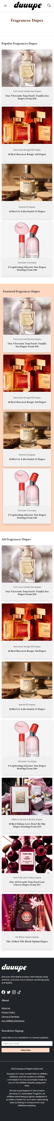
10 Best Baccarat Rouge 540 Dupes (27, 154)
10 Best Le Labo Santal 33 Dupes (27, 211)
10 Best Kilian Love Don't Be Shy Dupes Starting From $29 (27, 825)
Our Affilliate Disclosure (13, 1020)
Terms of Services (10, 1016)
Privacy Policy (8, 1012)
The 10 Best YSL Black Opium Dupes (27, 941)
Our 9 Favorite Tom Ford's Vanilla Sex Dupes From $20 (27, 97)
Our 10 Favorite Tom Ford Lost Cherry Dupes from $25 (27, 883)
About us (6, 1008)
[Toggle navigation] (5, 6)
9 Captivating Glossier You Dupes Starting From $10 (27, 268)
